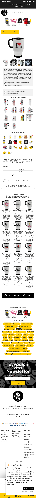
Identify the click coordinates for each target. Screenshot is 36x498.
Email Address (9, 375)
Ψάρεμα (20, 343)
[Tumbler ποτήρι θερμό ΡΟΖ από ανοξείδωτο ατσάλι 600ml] (21, 110)
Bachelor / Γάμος (9, 329)
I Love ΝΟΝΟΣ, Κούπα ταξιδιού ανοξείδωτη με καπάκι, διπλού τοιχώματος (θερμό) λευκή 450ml (18, 258)
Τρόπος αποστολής (29, 452)
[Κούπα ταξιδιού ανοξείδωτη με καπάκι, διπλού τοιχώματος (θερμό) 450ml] (6, 125)
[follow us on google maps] (22, 416)
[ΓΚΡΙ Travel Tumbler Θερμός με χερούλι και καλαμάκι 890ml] (21, 102)
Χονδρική (3, 434)
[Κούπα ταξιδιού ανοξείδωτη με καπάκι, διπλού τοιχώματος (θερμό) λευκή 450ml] (29, 117)
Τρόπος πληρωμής (28, 444)
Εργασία (5, 340)
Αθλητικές (19, 334)
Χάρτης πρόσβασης (17, 437)
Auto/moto (17, 337)
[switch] (5, 91)
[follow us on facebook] (13, 416)
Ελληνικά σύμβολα (8, 345)
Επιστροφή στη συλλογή (10, 31)
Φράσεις (31, 343)
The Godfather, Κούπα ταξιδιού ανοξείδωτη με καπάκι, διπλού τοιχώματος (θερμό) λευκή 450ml (18, 281)
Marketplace (19, 4)
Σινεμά (32, 334)
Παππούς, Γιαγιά (7, 332)
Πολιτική (13, 343)
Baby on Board (27, 329)
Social (25, 343)
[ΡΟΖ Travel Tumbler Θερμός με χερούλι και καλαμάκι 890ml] (14, 102)
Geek (11, 340)
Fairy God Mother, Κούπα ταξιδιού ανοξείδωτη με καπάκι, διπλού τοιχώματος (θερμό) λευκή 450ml (29, 215)
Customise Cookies (28, 492)
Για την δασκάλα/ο (26, 323)
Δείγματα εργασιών (6, 437)
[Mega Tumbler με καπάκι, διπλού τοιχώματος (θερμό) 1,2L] (29, 102)
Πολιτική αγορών (27, 431)
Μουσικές (11, 334)
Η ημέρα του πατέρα (25, 326)
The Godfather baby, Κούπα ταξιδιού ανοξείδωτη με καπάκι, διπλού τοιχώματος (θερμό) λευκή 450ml (6, 236)
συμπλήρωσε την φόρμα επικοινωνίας (18, 186)
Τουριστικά (29, 345)
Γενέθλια (24, 337)
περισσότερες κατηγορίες (23, 354)
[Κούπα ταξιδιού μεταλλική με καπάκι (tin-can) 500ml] (14, 125)
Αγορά (31, 496)
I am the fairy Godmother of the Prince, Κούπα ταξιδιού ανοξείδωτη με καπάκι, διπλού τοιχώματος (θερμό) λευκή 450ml (29, 282)
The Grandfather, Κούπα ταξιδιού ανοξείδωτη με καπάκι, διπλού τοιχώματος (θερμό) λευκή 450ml (18, 236)
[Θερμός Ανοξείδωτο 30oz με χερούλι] (6, 102)
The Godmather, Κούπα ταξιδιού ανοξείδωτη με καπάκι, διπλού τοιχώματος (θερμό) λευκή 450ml (6, 281)
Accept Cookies (29, 488)
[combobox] (22, 12)
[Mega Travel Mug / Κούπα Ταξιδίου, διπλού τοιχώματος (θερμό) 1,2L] (6, 110)
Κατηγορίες (12, 4)
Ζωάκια (30, 337)
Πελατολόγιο (4, 436)
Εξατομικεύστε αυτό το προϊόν (16, 91)
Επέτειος (25, 334)
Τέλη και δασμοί (28, 442)
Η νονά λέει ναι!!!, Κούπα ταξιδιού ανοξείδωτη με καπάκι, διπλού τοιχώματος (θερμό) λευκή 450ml (6, 215)
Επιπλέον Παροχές (12, 93)
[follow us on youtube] (19, 416)
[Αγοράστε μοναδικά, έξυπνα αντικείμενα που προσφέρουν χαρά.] (4, 12)
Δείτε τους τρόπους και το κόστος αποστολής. (18, 159)
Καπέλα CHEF (26, 351)
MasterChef (16, 323)
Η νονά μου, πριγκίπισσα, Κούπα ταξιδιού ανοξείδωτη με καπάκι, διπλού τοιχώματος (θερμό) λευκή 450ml (29, 236)
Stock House (26, 4)
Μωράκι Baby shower (19, 332)
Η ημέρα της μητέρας (11, 326)
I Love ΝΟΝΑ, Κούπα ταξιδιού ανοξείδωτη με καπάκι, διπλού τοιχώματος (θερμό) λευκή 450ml (29, 258)
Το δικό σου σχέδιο (19, 6)
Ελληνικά (4, 1)
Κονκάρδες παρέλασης (13, 351)
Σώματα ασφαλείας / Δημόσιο (18, 348)
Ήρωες (10, 337)
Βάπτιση (18, 329)
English (9, 1)
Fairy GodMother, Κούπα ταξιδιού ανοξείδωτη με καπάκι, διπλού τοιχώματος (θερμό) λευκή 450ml (18, 215)
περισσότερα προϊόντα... (19, 295)
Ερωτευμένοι (7, 323)
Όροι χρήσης (27, 434)
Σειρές (5, 337)
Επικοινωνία (16, 431)
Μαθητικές (17, 340)
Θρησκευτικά (6, 343)
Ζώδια (31, 340)
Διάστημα (25, 340)
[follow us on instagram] (16, 416)
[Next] (29, 22)
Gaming (4, 334)
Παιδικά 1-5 (30, 332)
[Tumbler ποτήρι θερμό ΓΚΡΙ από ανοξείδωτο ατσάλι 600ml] (14, 110)
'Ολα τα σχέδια (9, 354)
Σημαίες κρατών (20, 345)
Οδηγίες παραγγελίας (29, 454)
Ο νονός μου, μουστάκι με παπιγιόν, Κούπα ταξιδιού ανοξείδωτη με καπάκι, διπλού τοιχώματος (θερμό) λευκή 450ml (6, 259)
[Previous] (7, 22)
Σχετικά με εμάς (5, 431)
